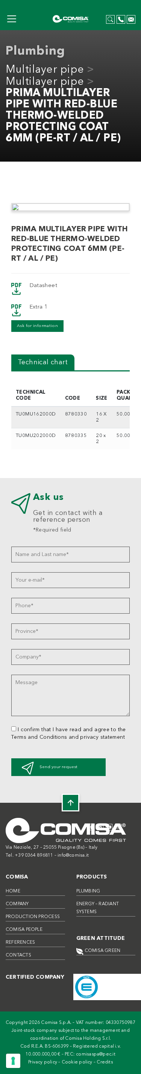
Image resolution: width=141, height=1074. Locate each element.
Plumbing (88, 891)
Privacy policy (42, 1062)
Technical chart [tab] (43, 362)
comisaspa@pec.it (95, 1054)
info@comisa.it (73, 855)
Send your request (58, 767)
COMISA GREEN (102, 951)
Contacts (18, 955)
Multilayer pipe (45, 70)
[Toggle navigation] (12, 18)
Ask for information (37, 326)
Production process (33, 917)
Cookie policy (77, 1062)
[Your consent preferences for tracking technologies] (13, 1061)
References (20, 942)
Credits (105, 1062)
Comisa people (24, 929)
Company (17, 904)
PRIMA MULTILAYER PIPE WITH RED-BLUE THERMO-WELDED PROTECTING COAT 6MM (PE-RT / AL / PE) (63, 116)
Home (13, 891)
